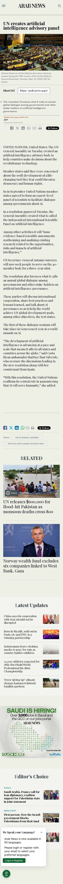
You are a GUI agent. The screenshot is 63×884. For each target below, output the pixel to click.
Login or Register (14, 860)
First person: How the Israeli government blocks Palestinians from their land (22, 818)
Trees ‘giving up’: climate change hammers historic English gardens (20, 683)
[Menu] (3, 6)
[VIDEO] (31, 481)
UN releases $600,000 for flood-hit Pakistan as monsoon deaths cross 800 (28, 506)
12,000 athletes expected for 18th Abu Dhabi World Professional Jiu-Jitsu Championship (22, 666)
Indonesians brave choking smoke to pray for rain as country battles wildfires (21, 650)
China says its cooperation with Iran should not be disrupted (20, 619)
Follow (54, 128)
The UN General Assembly (27, 437)
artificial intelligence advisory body (26, 444)
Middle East (10, 811)
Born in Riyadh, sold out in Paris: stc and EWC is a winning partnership (20, 634)
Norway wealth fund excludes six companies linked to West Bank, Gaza (30, 566)
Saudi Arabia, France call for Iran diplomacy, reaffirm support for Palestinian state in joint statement (22, 796)
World (7, 788)
